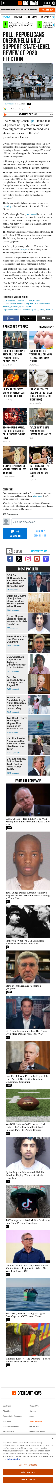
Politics (36, 300)
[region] (28, 1459)
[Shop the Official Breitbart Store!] (40, 551)
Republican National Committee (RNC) (20, 309)
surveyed (24, 249)
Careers (32, 1411)
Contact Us (34, 1406)
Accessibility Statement (12, 1416)
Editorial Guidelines (11, 1426)
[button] (3, 3)
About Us (6, 1411)
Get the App (34, 1426)
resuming (7, 206)
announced (32, 214)
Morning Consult (10, 306)
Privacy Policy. (13, 1459)
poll (33, 121)
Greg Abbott (30, 303)
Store (31, 1416)
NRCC (22, 306)
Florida (20, 303)
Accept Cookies (28, 1479)
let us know (37, 496)
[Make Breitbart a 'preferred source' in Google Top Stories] (16, 109)
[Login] (47, 3)
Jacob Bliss (9, 104)
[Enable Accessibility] (53, 3)
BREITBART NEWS (29, 1393)
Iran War (18, 17)
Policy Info (7, 1421)
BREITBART (30, 3)
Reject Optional (28, 1472)
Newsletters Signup (37, 1432)
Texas (41, 309)
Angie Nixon (31, 17)
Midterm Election (24, 300)
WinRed (49, 309)
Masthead (7, 1406)
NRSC (29, 306)
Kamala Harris (43, 303)
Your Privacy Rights (28, 1465)
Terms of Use (8, 1432)
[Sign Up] (47, 10)
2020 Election (9, 300)
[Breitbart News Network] (9, 551)
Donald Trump (9, 303)
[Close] (52, 1438)
